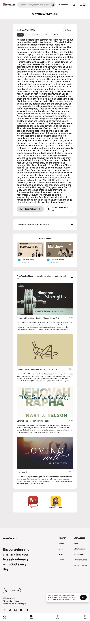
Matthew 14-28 (60, 259)
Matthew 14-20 (31, 259)
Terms (17, 601)
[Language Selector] (74, 4)
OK (83, 597)
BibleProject (26, 262)
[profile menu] (82, 4)
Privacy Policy (8, 601)
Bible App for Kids (55, 507)
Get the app (63, 5)
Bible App (33, 507)
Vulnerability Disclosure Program (14, 604)
